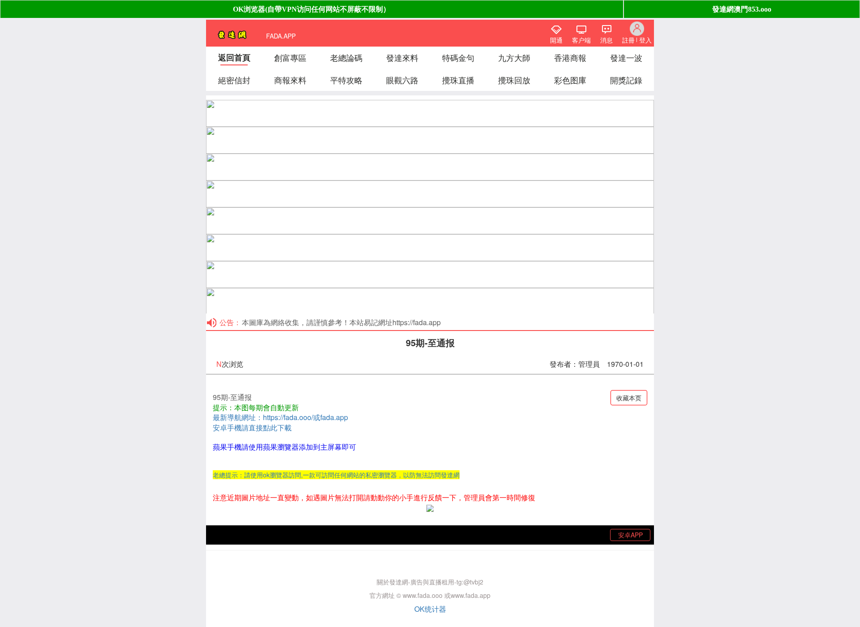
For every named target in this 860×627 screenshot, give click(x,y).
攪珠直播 (458, 80)
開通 (556, 39)
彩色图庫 (570, 80)
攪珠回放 (514, 80)
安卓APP (630, 534)
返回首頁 (234, 57)
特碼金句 (458, 57)
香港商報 (570, 57)
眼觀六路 (402, 80)
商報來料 (290, 80)
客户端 (581, 39)
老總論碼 (346, 57)
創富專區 (290, 57)
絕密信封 (234, 80)
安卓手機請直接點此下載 (252, 427)
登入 (645, 39)
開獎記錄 (626, 80)
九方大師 (514, 57)
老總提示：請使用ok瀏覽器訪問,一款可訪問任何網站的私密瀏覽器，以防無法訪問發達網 (336, 474)
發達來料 (402, 57)
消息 (606, 39)
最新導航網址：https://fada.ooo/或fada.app (280, 417)
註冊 (628, 39)
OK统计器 (430, 609)
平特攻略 (346, 80)
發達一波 (626, 57)
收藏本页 (628, 397)
